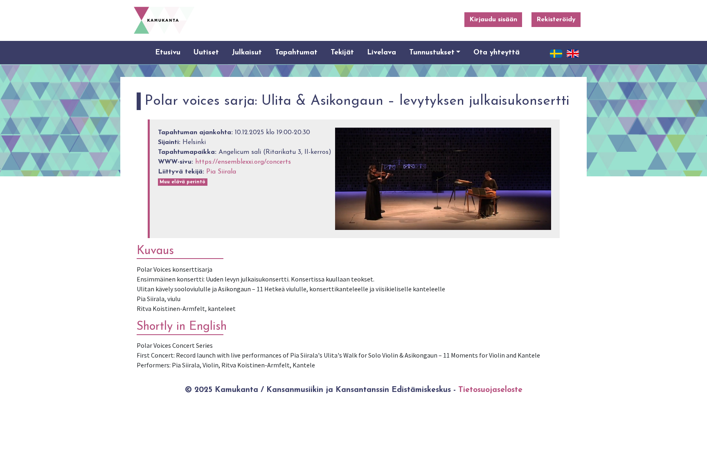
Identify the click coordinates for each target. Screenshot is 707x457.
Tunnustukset (432, 52)
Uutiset (206, 52)
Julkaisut (247, 52)
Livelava (381, 52)
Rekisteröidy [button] (556, 19)
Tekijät (342, 52)
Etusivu (167, 52)
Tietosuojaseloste (490, 390)
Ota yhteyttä (496, 52)
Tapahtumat (296, 52)
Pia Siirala (221, 172)
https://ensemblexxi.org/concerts (243, 162)
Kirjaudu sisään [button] (493, 19)
